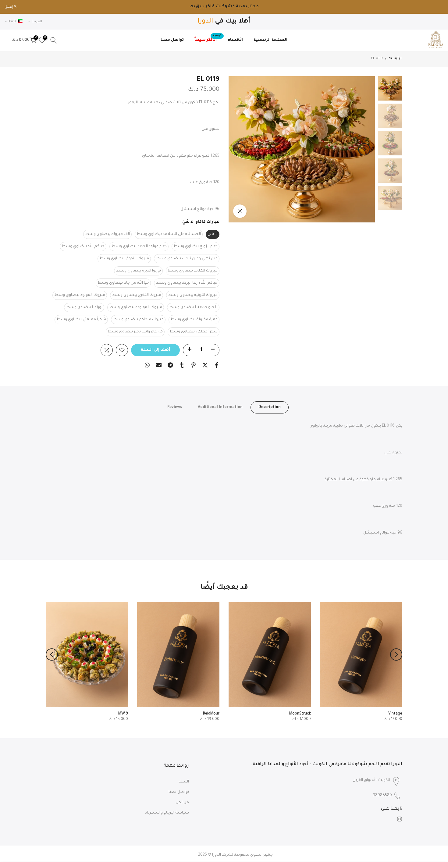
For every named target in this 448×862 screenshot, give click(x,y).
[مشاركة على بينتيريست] (193, 365)
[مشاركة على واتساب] (147, 365)
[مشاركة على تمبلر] (182, 365)
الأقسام (235, 40)
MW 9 (123, 714)
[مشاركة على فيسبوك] (216, 365)
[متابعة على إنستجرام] (399, 819)
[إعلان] (224, 7)
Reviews (174, 407)
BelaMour (211, 714)
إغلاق (436, 7)
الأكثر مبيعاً (207, 39)
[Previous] (364, 149)
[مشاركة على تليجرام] (170, 365)
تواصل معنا (172, 40)
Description (269, 407)
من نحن (182, 802)
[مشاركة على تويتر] (205, 365)
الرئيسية (395, 59)
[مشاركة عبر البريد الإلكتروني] (159, 365)
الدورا (216, 855)
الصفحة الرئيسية (270, 40)
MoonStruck (300, 714)
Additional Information (220, 407)
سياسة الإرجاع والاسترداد (167, 813)
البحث (184, 782)
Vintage (395, 714)
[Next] (239, 149)
